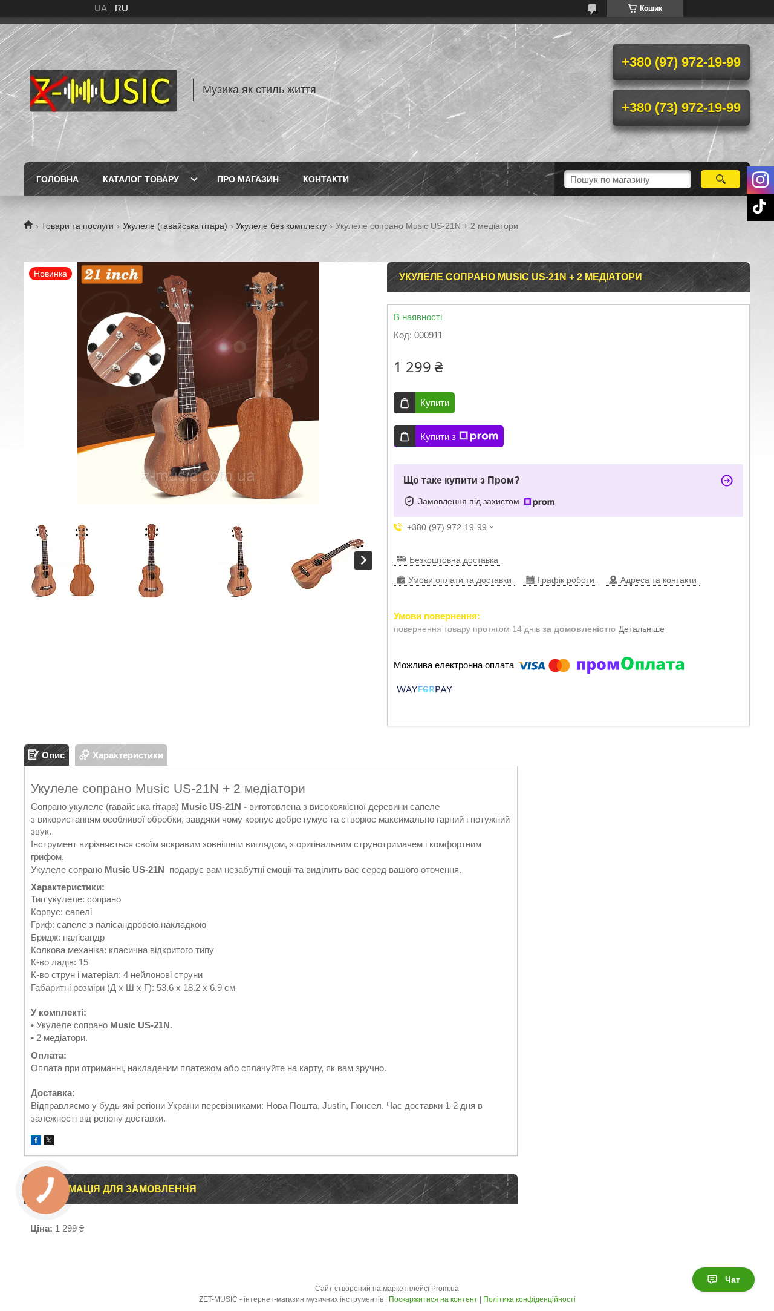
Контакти (326, 179)
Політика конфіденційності (529, 1299)
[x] (49, 1142)
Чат (732, 1279)
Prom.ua (445, 1288)
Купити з (438, 437)
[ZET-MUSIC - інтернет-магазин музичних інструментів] (102, 89)
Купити (434, 403)
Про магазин (248, 179)
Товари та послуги (77, 226)
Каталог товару (141, 179)
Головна (57, 179)
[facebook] (36, 1142)
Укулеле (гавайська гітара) (175, 226)
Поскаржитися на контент (433, 1299)
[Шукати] (720, 179)
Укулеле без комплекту (281, 226)
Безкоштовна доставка (453, 560)
